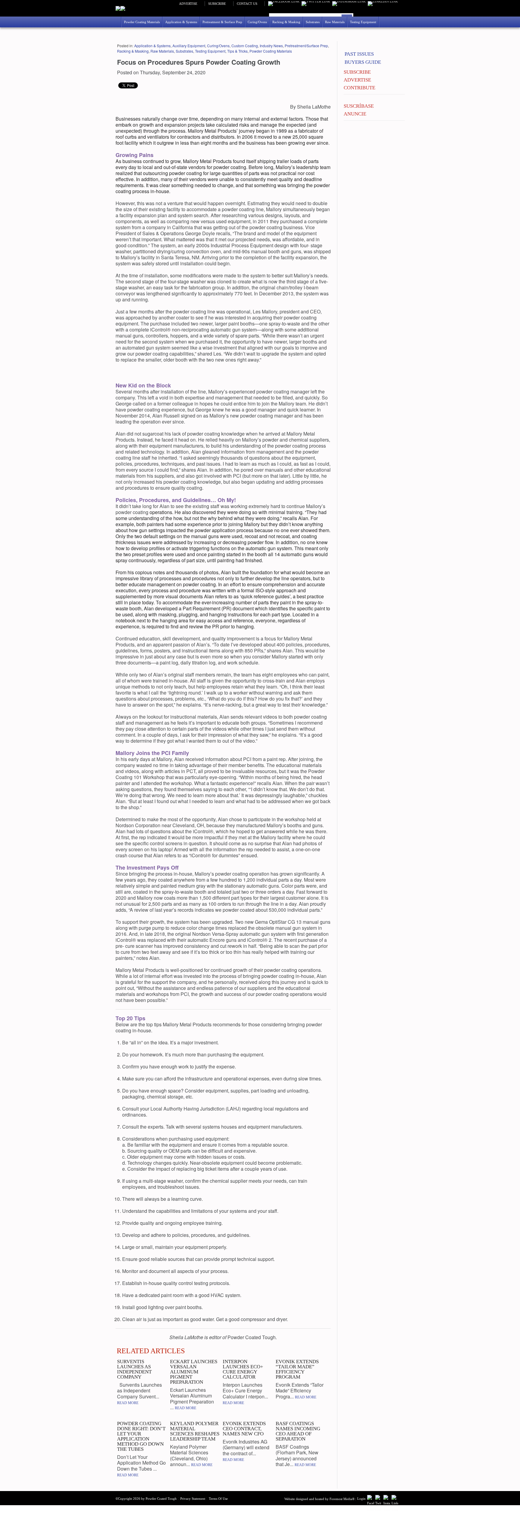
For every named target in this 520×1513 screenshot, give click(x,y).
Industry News (271, 45)
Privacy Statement (192, 1498)
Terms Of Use (218, 1498)
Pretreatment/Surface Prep (306, 45)
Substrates (184, 51)
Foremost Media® (342, 1499)
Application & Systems (152, 45)
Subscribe (217, 3)
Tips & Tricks (237, 51)
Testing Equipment (210, 51)
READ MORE (127, 1403)
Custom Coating (244, 45)
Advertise (188, 3)
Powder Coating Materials (270, 51)
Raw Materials (162, 51)
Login (361, 1498)
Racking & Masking (133, 51)
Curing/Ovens (218, 45)
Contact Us (247, 3)
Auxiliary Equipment (188, 45)
